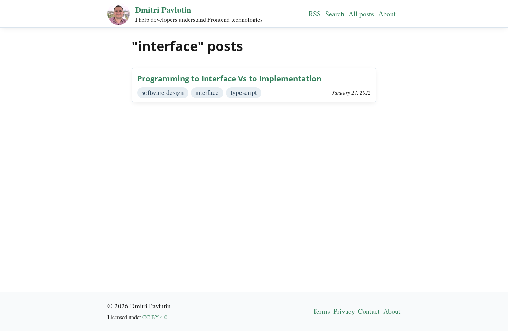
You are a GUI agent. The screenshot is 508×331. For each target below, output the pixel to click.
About (387, 13)
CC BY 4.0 (154, 317)
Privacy (344, 311)
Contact (369, 311)
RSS (315, 13)
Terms (321, 311)
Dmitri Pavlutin (163, 9)
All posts (361, 13)
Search (334, 13)
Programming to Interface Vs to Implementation (229, 78)
